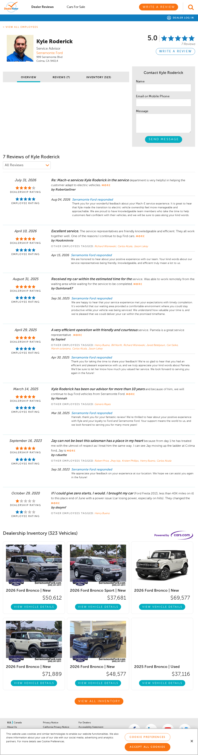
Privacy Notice (50, 723)
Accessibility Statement (91, 727)
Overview (28, 77)
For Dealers (85, 723)
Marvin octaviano (61, 348)
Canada (18, 723)
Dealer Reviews (42, 7)
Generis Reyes (103, 404)
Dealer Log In (183, 18)
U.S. (9, 723)
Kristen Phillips (130, 461)
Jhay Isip (115, 461)
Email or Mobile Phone (153, 96)
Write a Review (159, 7)
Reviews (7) (61, 77)
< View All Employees (20, 27)
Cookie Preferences (148, 737)
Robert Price (102, 461)
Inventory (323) (98, 77)
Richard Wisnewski (106, 246)
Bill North (116, 345)
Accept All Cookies (147, 747)
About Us (12, 727)
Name (140, 81)
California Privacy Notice (56, 727)
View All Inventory (99, 701)
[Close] (192, 741)
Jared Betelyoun (156, 345)
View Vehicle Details (34, 607)
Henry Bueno (102, 345)
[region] (99, 741)
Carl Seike (172, 345)
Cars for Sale (76, 7)
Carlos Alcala (125, 246)
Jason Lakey (141, 246)
